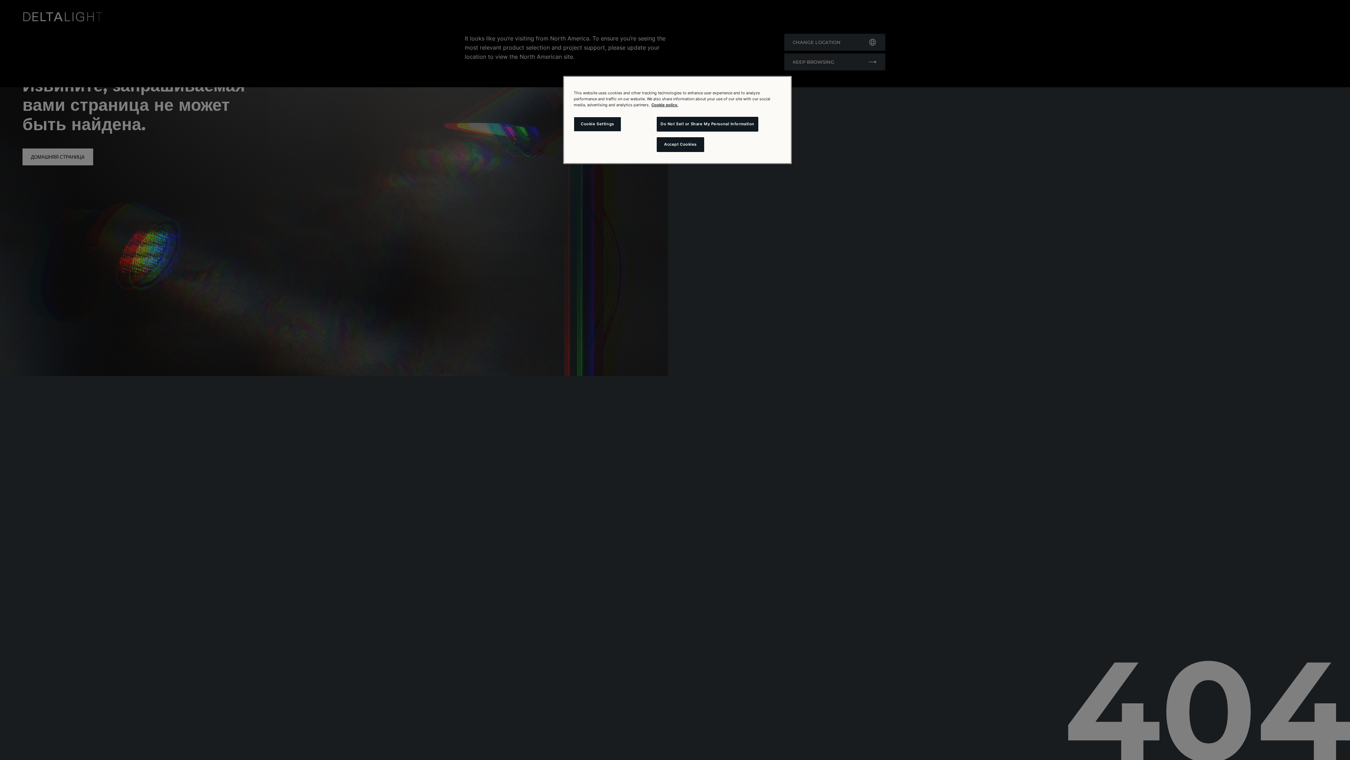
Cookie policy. (664, 104)
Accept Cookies (680, 144)
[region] (677, 120)
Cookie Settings (597, 123)
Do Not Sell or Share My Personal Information (707, 123)
